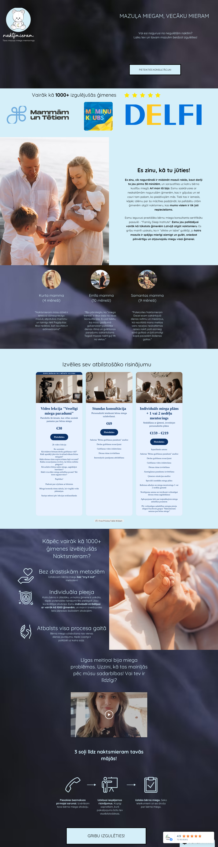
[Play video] (109, 715)
